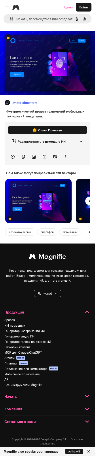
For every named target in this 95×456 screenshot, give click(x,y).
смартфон (47, 232)
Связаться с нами (20, 421)
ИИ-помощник (14, 325)
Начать (10, 396)
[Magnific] (47, 257)
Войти (83, 7)
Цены (68, 7)
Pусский (48, 293)
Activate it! (74, 451)
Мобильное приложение (22, 374)
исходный (29, 38)
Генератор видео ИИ (19, 336)
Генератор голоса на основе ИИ (27, 341)
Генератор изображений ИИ (24, 330)
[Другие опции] (65, 156)
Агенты (14, 357)
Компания (13, 408)
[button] (47, 293)
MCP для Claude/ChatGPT (23, 352)
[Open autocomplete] (10, 19)
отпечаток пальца (20, 232)
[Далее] (89, 201)
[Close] (88, 451)
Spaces (9, 320)
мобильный (70, 232)
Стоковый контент (17, 347)
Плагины (15, 363)
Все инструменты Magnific (23, 384)
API (6, 379)
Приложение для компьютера (30, 368)
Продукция (14, 312)
